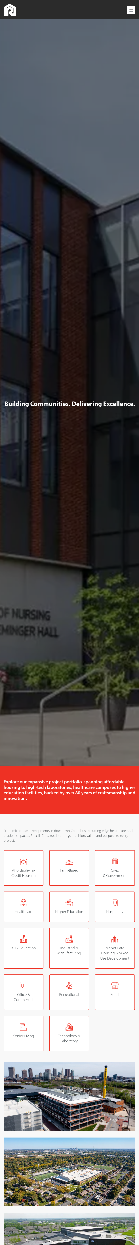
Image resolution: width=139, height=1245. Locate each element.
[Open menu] (131, 10)
